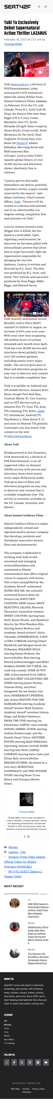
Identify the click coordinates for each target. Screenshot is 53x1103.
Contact (25, 1089)
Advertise (26, 1092)
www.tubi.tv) (20, 84)
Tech (6, 1028)
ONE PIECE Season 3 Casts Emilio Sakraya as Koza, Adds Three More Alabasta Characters (38, 910)
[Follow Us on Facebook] (14, 1062)
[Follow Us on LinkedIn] (38, 1062)
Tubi (17, 201)
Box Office (9, 1039)
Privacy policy (38, 1089)
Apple (41, 411)
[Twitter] (24, 836)
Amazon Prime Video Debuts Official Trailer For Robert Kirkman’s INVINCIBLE (24, 861)
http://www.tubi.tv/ (19, 436)
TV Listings (9, 1043)
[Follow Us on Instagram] (30, 1062)
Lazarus (13, 852)
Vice (6, 1032)
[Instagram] (28, 836)
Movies (13, 847)
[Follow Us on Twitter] (22, 1062)
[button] (39, 7)
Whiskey (21, 143)
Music (7, 1035)
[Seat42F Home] (7, 1062)
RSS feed (15, 1089)
